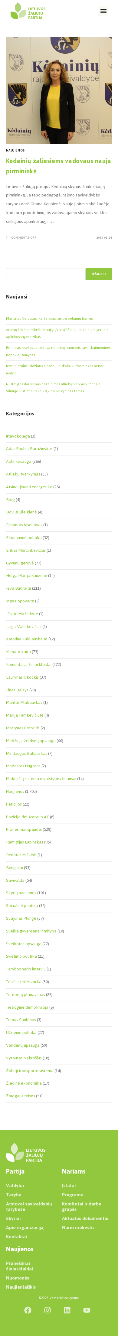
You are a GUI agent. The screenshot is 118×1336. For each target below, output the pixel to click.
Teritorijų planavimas (25, 994)
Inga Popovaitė (20, 601)
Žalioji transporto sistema (30, 1071)
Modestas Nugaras (23, 766)
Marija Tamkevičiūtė (25, 715)
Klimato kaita (18, 652)
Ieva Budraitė (18, 588)
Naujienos (15, 150)
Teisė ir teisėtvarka (23, 982)
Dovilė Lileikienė (21, 512)
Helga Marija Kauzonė (26, 575)
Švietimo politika (21, 956)
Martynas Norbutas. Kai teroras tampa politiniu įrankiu (49, 318)
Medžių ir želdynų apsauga (31, 741)
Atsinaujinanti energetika (29, 487)
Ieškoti (99, 274)
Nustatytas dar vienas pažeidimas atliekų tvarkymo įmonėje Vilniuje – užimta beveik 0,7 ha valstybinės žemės (53, 387)
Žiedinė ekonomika (24, 1083)
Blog (10, 500)
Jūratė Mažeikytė (22, 614)
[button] (103, 11)
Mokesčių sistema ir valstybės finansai (41, 779)
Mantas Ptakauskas (24, 702)
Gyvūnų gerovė (20, 563)
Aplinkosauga (18, 461)
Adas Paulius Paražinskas (29, 449)
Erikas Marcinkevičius (26, 550)
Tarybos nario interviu (26, 969)
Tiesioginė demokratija (27, 1007)
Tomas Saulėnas (21, 1020)
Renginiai (14, 868)
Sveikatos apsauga (23, 944)
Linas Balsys (17, 690)
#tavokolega (18, 436)
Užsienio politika (21, 1032)
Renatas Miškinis (21, 855)
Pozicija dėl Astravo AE (27, 817)
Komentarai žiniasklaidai (28, 664)
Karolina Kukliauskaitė (27, 639)
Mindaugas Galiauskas (26, 753)
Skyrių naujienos (21, 893)
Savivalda (15, 880)
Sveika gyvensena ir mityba (31, 931)
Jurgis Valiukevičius (23, 626)
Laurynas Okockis (22, 677)
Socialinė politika (22, 905)
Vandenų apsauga (23, 1045)
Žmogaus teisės (20, 1096)
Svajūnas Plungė (21, 918)
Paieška (12, 264)
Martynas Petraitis (23, 728)
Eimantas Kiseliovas (24, 525)
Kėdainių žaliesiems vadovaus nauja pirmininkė (58, 166)
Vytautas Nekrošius (24, 1058)
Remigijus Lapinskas (24, 842)
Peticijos (14, 804)
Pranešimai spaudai (24, 829)
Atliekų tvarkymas (23, 474)
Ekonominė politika (24, 537)
